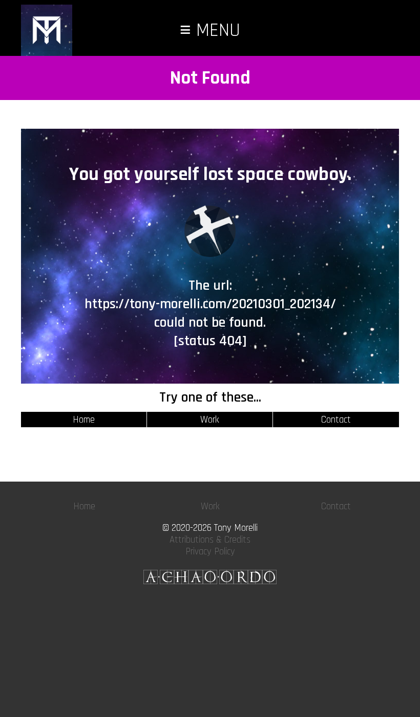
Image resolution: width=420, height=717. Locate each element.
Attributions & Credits (210, 540)
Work (209, 420)
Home (84, 420)
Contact (336, 420)
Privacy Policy (210, 551)
